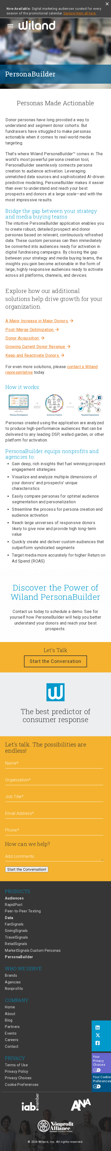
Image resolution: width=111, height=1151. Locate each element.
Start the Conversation (55, 661)
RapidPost (13, 905)
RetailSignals (16, 944)
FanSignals (14, 924)
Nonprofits (14, 988)
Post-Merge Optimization (32, 329)
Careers (11, 1040)
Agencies (13, 982)
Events (11, 1033)
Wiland (37, 26)
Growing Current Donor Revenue (38, 346)
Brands (11, 975)
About (10, 1014)
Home (10, 1007)
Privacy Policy (16, 1071)
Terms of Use (16, 1065)
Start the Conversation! (26, 869)
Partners (12, 1027)
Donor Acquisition (25, 338)
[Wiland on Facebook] (101, 1044)
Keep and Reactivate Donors (35, 355)
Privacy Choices (18, 1078)
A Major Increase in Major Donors (39, 320)
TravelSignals (16, 937)
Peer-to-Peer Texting (23, 911)
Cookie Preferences (21, 1085)
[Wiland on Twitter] (101, 1036)
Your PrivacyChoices (99, 1061)
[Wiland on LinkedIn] (101, 1028)
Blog (8, 1020)
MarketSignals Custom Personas (33, 950)
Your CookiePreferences (102, 1079)
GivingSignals (16, 931)
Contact (11, 1046)
